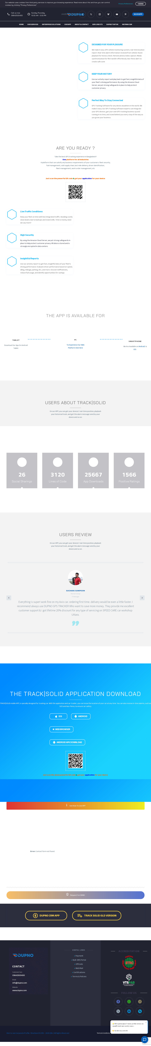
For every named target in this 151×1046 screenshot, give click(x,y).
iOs (58, 716)
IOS (135, 349)
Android (142, 346)
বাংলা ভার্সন (138, 14)
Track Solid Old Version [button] (96, 915)
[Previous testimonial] (8, 598)
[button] (108, 14)
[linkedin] (129, 1011)
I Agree (140, 3)
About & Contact (82, 24)
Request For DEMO (77, 895)
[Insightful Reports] (40, 265)
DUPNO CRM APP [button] (46, 915)
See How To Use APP (77, 806)
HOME (21, 24)
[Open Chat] (144, 1039)
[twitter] (80, 867)
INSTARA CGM (127, 24)
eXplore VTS (97, 24)
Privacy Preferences (126, 3)
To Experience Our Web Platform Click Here (75, 346)
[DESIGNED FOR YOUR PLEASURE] (111, 52)
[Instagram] (99, 14)
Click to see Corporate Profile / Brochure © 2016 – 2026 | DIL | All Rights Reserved (37, 1033)
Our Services (32, 24)
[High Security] (40, 240)
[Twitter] (91, 14)
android (80, 716)
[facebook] (70, 867)
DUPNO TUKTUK (112, 24)
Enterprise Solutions (51, 24)
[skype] (140, 1011)
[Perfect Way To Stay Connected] (111, 108)
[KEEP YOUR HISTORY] (111, 81)
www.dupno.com (19, 990)
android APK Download (67, 742)
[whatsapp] (129, 1001)
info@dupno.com (19, 983)
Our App (67, 24)
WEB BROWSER (18, 657)
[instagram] (90, 867)
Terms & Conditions (103, 1033)
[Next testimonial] (142, 598)
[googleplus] (61, 867)
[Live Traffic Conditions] (40, 216)
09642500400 (18, 975)
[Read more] (21, 470)
